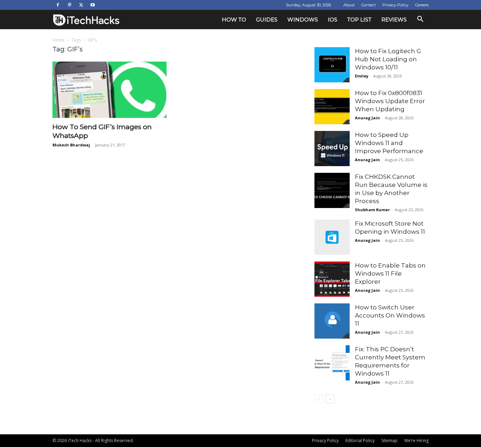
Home (58, 40)
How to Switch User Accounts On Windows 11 (390, 315)
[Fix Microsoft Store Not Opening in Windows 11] (332, 237)
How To (234, 19)
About (349, 4)
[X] (81, 5)
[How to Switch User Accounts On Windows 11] (332, 321)
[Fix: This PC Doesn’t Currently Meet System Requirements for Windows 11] (332, 362)
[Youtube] (92, 5)
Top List (359, 19)
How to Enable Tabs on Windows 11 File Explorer (390, 273)
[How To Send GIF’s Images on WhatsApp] (109, 90)
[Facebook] (57, 5)
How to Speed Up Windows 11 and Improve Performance (389, 143)
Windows (302, 19)
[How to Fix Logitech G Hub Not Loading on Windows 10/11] (332, 64)
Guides (266, 19)
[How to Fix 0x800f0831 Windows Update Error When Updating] (332, 106)
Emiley (361, 75)
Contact (368, 4)
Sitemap (389, 440)
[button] (420, 20)
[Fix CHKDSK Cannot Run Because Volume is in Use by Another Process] (332, 190)
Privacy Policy (395, 4)
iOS (332, 19)
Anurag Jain (367, 117)
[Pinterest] (69, 5)
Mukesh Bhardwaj (71, 144)
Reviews (394, 19)
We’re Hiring (416, 440)
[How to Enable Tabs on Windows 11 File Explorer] (332, 279)
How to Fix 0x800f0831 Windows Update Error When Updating (390, 101)
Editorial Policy (360, 440)
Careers (422, 4)
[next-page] (330, 399)
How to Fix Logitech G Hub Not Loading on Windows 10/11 (388, 59)
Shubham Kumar (372, 209)
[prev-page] (318, 399)
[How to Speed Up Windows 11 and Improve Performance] (332, 148)
